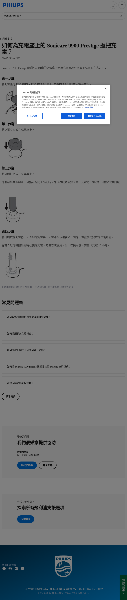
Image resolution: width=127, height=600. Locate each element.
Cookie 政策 (88, 107)
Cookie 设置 (32, 116)
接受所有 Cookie (95, 116)
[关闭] (105, 88)
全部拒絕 (71, 116)
